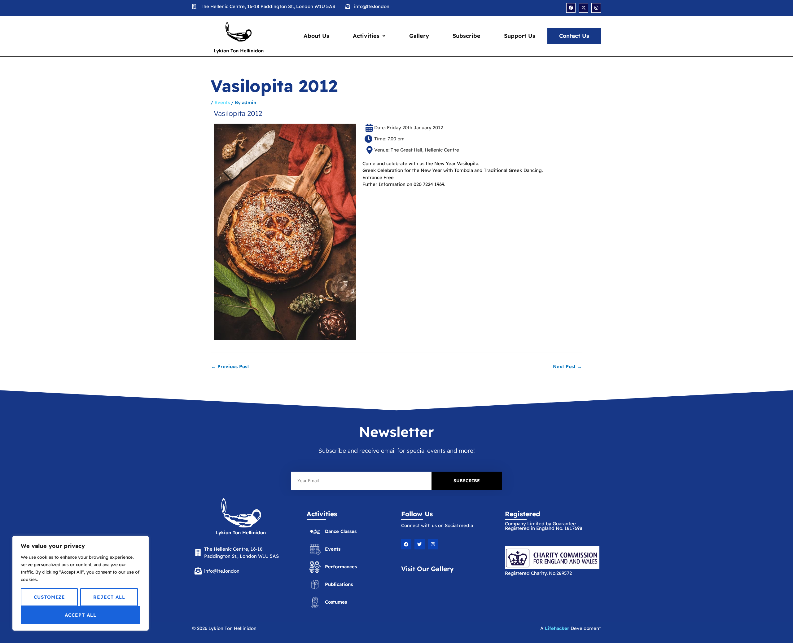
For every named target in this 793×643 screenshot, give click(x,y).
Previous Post (230, 366)
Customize (49, 597)
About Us (316, 35)
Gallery (419, 35)
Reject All (109, 597)
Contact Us (574, 35)
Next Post (567, 366)
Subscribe (466, 35)
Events (222, 102)
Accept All (80, 615)
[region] (80, 583)
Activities (366, 35)
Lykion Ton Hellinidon (239, 51)
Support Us (519, 35)
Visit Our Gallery (427, 569)
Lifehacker (557, 628)
